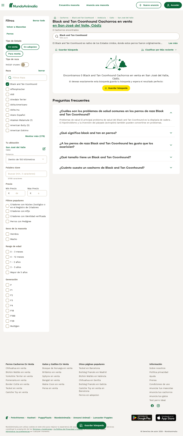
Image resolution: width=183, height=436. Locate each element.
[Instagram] (158, 406)
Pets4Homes (17, 417)
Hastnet (31, 417)
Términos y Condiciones (42, 429)
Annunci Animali (81, 417)
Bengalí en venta (51, 380)
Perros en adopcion (89, 395)
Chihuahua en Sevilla (90, 380)
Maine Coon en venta (53, 384)
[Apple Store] (165, 417)
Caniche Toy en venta (17, 392)
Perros (10, 33)
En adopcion (30, 47)
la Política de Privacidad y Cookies (68, 429)
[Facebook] (152, 406)
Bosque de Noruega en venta (57, 368)
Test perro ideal (157, 400)
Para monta (14, 53)
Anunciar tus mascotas (161, 388)
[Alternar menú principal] (3, 5)
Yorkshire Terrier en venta (19, 376)
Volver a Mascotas (16, 27)
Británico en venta (51, 372)
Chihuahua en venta (16, 368)
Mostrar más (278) (35, 136)
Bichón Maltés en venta (18, 372)
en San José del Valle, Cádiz (77, 25)
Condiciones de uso (159, 384)
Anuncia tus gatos (158, 396)
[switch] (25, 64)
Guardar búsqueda (68, 49)
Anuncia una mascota (97, 5)
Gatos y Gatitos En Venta (55, 364)
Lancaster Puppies (103, 417)
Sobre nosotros (157, 368)
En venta (13, 47)
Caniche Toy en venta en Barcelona (91, 389)
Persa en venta (50, 388)
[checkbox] (7, 84)
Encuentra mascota (69, 5)
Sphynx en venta (51, 376)
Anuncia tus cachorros (160, 392)
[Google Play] (141, 417)
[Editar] (44, 149)
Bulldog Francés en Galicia (92, 384)
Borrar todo (39, 20)
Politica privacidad (158, 372)
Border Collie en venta (17, 384)
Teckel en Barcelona (89, 368)
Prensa (152, 380)
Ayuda (152, 376)
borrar (41, 70)
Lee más (173, 43)
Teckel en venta (14, 388)
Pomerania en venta (16, 380)
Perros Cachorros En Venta (20, 364)
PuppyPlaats (44, 417)
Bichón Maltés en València (92, 376)
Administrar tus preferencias (18, 431)
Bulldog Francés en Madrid (93, 372)
